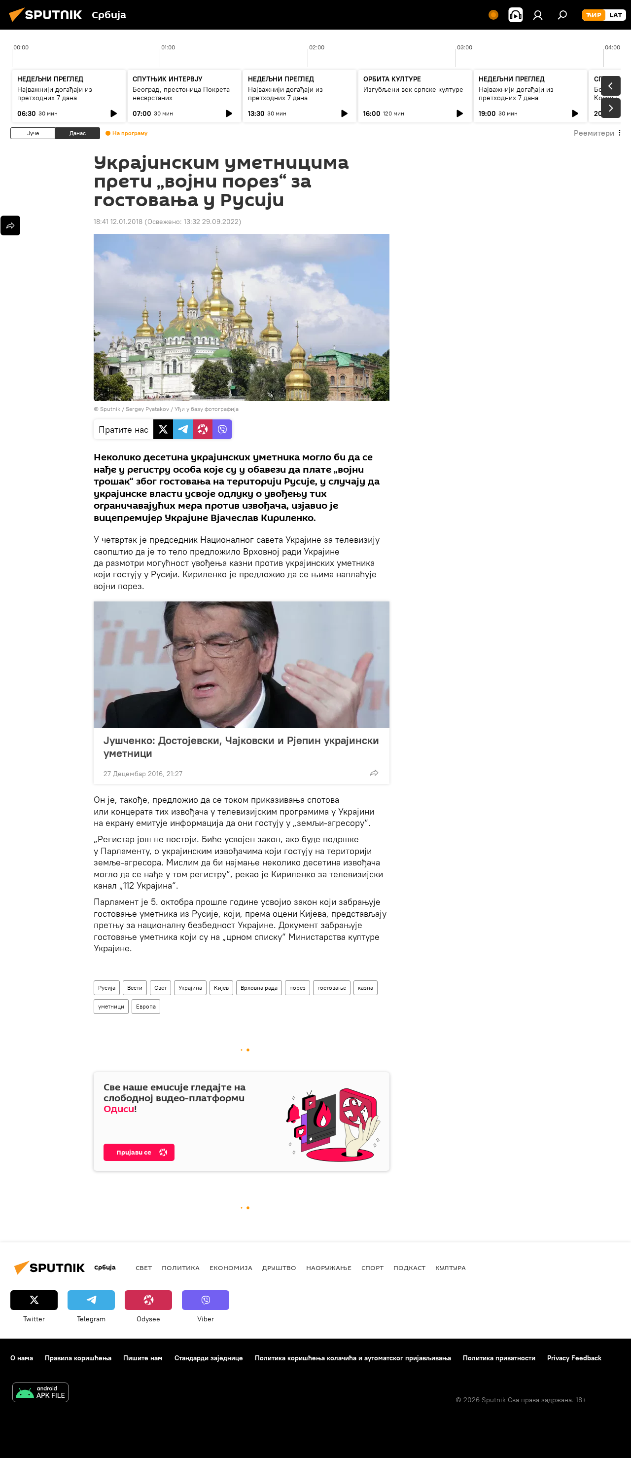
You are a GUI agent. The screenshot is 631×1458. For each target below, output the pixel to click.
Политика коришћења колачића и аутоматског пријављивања (353, 1357)
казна (365, 987)
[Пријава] (538, 15)
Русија (106, 987)
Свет (160, 987)
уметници (111, 1006)
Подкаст (409, 1267)
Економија (231, 1267)
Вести (134, 987)
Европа (146, 1006)
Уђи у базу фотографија (207, 408)
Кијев (221, 987)
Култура (450, 1267)
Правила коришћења (78, 1357)
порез (297, 987)
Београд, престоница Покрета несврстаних (181, 93)
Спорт (372, 1267)
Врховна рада (259, 987)
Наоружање (328, 1267)
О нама (21, 1357)
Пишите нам (143, 1357)
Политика (181, 1267)
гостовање (331, 987)
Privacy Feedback (574, 1357)
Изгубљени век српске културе (413, 89)
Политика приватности (499, 1357)
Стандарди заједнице (209, 1357)
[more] (374, 773)
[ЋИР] (593, 15)
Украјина (190, 987)
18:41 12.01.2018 (118, 221)
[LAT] (615, 15)
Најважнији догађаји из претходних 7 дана (54, 93)
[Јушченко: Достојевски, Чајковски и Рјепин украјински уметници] (241, 664)
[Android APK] (40, 1394)
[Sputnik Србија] (48, 23)
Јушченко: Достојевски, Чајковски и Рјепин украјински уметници (241, 746)
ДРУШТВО (279, 1267)
